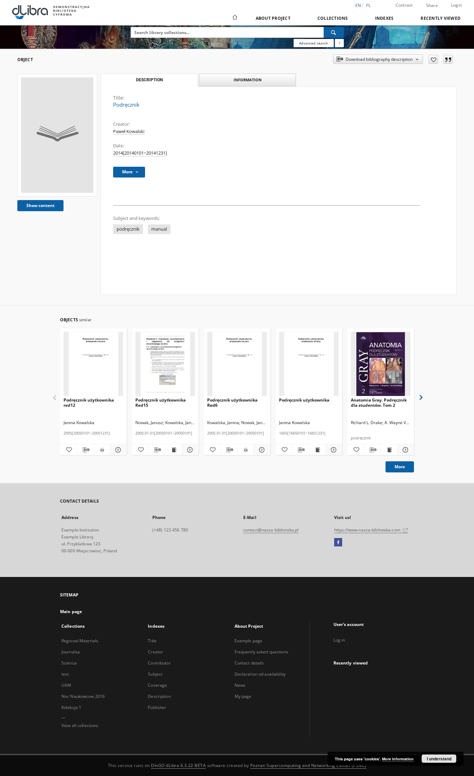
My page (243, 696)
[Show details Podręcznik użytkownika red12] (117, 449)
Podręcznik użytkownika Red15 (160, 402)
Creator (155, 652)
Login (456, 5)
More (400, 467)
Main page (71, 611)
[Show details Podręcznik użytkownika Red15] (189, 449)
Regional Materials (79, 641)
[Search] (334, 32)
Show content (40, 205)
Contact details (249, 663)
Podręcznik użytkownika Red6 (232, 402)
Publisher (157, 707)
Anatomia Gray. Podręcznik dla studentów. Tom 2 (379, 402)
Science (69, 663)
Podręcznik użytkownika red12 (89, 402)
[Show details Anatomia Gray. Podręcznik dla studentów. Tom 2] (405, 449)
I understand (439, 759)
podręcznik (128, 229)
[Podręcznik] (57, 135)
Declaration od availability (260, 674)
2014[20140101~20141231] (140, 153)
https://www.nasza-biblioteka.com (367, 530)
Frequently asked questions (261, 652)
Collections (333, 18)
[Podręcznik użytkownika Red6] (237, 364)
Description (159, 696)
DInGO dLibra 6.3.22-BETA (178, 765)
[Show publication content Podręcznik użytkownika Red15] (174, 449)
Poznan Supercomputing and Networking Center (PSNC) (308, 765)
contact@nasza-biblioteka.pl (270, 530)
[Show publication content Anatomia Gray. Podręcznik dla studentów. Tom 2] (389, 449)
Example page (248, 641)
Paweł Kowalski (128, 131)
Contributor (159, 663)
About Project (273, 18)
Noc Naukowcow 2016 (83, 696)
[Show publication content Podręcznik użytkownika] (317, 449)
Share (432, 5)
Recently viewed (440, 18)
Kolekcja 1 (71, 707)
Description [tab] (149, 79)
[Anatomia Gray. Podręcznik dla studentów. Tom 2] (380, 364)
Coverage (157, 685)
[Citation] (447, 59)
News (240, 685)
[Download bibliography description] (85, 449)
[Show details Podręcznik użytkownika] (333, 449)
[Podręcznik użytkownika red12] (93, 364)
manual (159, 229)
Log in (339, 640)
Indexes (384, 18)
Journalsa (70, 652)
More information (398, 758)
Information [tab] (248, 79)
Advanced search (313, 43)
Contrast (404, 5)
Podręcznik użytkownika (304, 400)
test (65, 674)
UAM (66, 685)
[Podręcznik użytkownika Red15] (165, 364)
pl (368, 5)
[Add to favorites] (433, 59)
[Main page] (234, 18)
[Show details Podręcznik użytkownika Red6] (261, 449)
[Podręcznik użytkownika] (308, 364)
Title (152, 641)
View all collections (79, 725)
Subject (155, 674)
